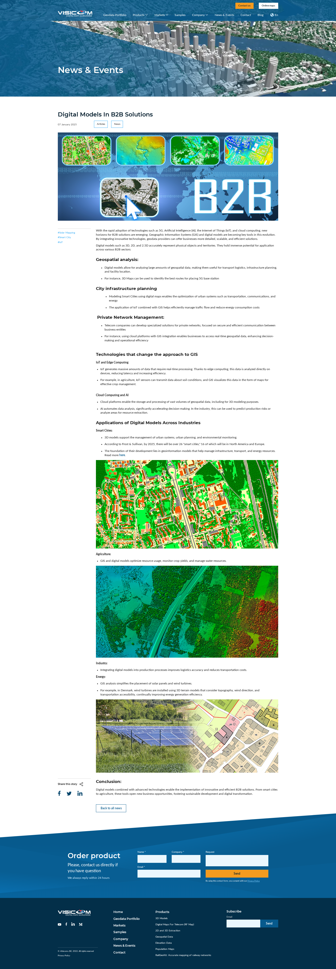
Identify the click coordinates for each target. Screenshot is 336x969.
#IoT (60, 242)
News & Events (224, 15)
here (122, 455)
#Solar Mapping (66, 232)
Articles (101, 124)
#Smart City (64, 237)
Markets (159, 15)
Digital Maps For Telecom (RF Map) (174, 924)
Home (118, 912)
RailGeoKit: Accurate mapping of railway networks (183, 955)
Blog (260, 15)
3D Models (161, 918)
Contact (246, 15)
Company (198, 15)
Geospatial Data (164, 937)
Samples (180, 15)
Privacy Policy (253, 881)
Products (138, 15)
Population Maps (164, 949)
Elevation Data (163, 943)
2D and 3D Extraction (167, 930)
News (117, 124)
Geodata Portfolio (114, 15)
